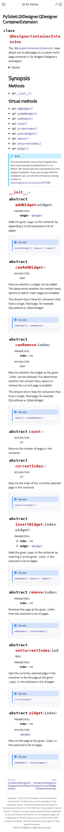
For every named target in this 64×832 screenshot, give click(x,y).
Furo (49, 827)
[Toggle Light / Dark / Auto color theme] (56, 4)
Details (16, 67)
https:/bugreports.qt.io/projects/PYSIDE (30, 182)
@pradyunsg (39, 827)
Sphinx (26, 827)
